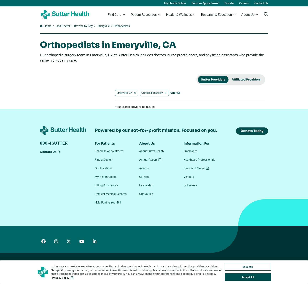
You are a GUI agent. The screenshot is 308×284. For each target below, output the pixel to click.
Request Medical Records (111, 194)
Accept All (248, 277)
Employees (190, 151)
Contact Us (261, 3)
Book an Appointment (205, 3)
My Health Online (175, 3)
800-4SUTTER (54, 143)
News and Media (197, 168)
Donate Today (252, 131)
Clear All (175, 92)
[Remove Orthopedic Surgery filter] (165, 93)
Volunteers (190, 185)
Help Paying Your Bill (108, 202)
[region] (154, 272)
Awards (144, 168)
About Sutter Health (151, 151)
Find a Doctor (103, 160)
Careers (244, 3)
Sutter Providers (213, 79)
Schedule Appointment (109, 151)
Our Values (146, 194)
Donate (228, 3)
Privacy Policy (63, 277)
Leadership (146, 185)
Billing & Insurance (106, 185)
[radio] (213, 79)
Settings (248, 266)
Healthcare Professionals (199, 160)
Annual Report (151, 160)
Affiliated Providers (246, 79)
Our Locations (103, 168)
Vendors (189, 177)
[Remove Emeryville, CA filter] (135, 93)
